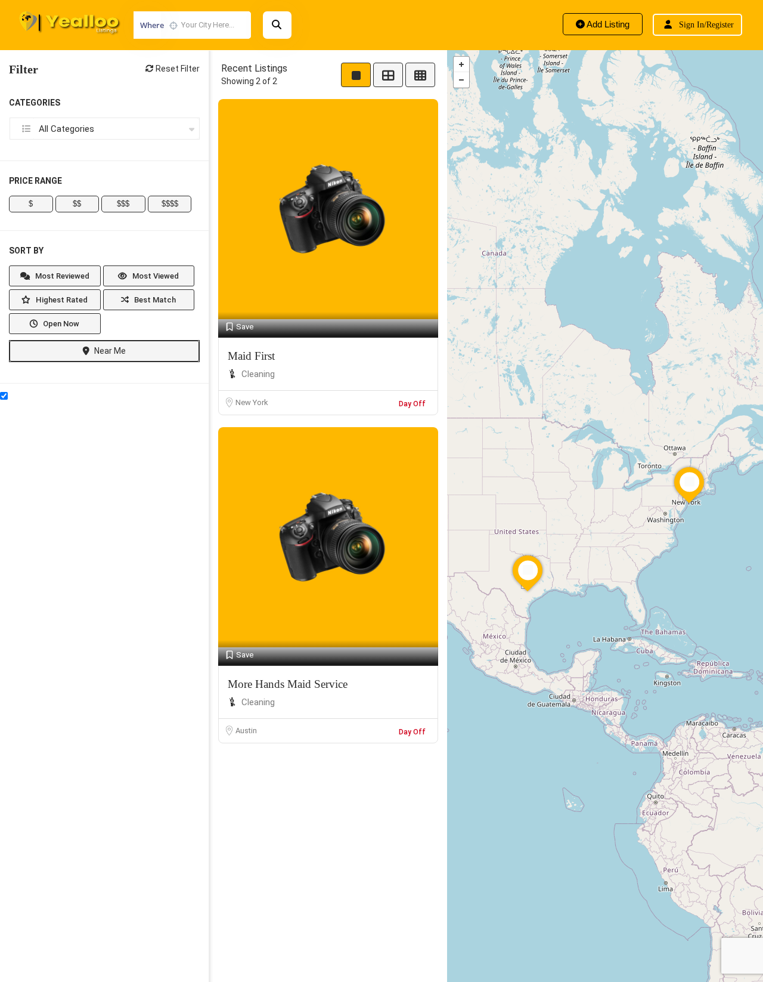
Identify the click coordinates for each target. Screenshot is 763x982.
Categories (34, 102)
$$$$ (170, 203)
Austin (246, 730)
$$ (77, 203)
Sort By (26, 250)
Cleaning (258, 374)
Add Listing (607, 24)
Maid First (251, 356)
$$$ (123, 203)
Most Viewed (155, 275)
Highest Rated (61, 299)
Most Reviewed (61, 275)
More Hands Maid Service (288, 684)
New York (251, 402)
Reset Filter (177, 68)
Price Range (35, 181)
